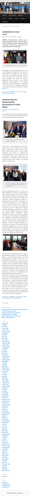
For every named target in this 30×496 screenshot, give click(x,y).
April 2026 (4, 326)
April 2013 (4, 450)
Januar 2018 (5, 419)
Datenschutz (5, 21)
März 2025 (4, 338)
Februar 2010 (5, 455)
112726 (19, 36)
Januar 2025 (5, 340)
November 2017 (6, 421)
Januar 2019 (5, 411)
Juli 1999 (4, 465)
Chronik (4, 18)
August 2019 (5, 406)
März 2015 (4, 441)
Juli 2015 (4, 439)
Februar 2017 (5, 431)
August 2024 (5, 348)
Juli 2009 (4, 457)
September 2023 (6, 360)
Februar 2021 (5, 393)
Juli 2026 (4, 325)
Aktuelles (4, 15)
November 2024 (6, 343)
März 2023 (4, 366)
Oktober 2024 (5, 345)
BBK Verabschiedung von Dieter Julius (11, 316)
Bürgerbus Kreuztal (10, 93)
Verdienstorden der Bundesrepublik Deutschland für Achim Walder (11, 103)
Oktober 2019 (5, 402)
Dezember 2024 (6, 341)
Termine (16, 18)
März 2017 (4, 429)
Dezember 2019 (6, 399)
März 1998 (4, 469)
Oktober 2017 (5, 422)
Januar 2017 (5, 432)
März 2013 (4, 452)
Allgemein (12, 91)
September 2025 (6, 331)
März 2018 (4, 417)
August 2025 (5, 333)
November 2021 (6, 383)
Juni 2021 (4, 389)
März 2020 (4, 398)
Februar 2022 (5, 379)
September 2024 (6, 346)
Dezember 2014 (6, 444)
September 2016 (6, 434)
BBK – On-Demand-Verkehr (8, 317)
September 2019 (6, 404)
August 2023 (5, 361)
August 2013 (5, 449)
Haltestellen (20, 15)
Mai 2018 (4, 416)
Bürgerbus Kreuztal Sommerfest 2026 (11, 312)
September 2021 (6, 386)
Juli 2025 (4, 335)
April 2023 (4, 364)
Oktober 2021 (5, 384)
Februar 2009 (5, 459)
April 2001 (4, 460)
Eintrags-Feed (5, 483)
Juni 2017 (4, 426)
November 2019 (6, 401)
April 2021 (4, 391)
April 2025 (4, 336)
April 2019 (4, 407)
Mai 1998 (4, 467)
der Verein (10, 18)
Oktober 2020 (5, 396)
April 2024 (4, 351)
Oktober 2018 (5, 414)
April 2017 (4, 427)
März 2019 (4, 409)
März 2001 (4, 462)
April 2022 (4, 376)
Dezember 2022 (6, 369)
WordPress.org (5, 487)
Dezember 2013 (6, 447)
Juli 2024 (4, 350)
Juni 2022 (4, 374)
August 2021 (5, 388)
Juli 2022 (4, 373)
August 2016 (5, 436)
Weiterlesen (5, 88)
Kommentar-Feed (6, 485)
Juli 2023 (4, 363)
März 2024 (4, 353)
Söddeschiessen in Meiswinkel (9, 314)
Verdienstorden (18, 298)
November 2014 (6, 445)
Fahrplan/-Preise (12, 15)
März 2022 (4, 378)
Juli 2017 (4, 424)
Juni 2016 (4, 437)
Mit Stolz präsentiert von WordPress (15, 493)
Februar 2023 (5, 368)
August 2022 (5, 371)
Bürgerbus (8, 298)
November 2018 (6, 412)
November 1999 (6, 464)
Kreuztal (13, 298)
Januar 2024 (5, 355)
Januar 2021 (5, 394)
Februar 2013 (5, 454)
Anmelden (4, 482)
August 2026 (5, 323)
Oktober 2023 (5, 358)
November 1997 (6, 470)
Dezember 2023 (6, 356)
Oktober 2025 (5, 330)
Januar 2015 (5, 442)
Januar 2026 (5, 328)
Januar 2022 (5, 381)
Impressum (22, 18)
